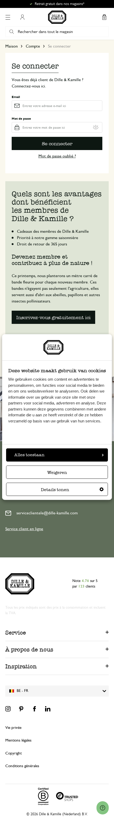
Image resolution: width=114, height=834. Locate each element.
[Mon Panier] (104, 17)
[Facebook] (34, 708)
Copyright (13, 753)
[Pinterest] (21, 708)
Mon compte (22, 17)
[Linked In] (47, 708)
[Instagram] (8, 708)
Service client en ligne (24, 529)
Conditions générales (22, 766)
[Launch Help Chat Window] (103, 807)
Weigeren (57, 472)
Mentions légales (18, 740)
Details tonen (55, 489)
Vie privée (13, 728)
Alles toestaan (29, 454)
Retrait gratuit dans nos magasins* (59, 4)
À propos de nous (29, 649)
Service (15, 632)
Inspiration (21, 666)
